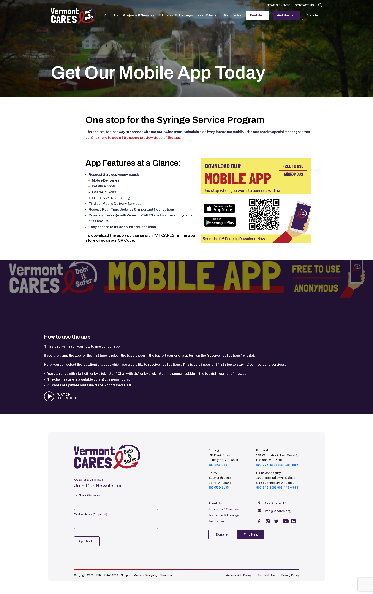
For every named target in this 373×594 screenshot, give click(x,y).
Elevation (166, 575)
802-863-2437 (218, 465)
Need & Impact (208, 15)
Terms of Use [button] (266, 575)
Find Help (257, 15)
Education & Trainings (176, 15)
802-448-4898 (287, 487)
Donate (312, 15)
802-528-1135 (218, 487)
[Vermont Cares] (73, 15)
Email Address (90, 514)
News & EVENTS (278, 5)
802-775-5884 (266, 465)
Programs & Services (138, 15)
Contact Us (304, 5)
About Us (111, 15)
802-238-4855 (288, 465)
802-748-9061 (266, 487)
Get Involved (233, 15)
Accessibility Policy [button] (238, 575)
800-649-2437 (275, 502)
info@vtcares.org (278, 511)
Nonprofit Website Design (137, 575)
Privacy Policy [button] (290, 575)
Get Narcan (286, 15)
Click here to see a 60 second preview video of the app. (136, 137)
